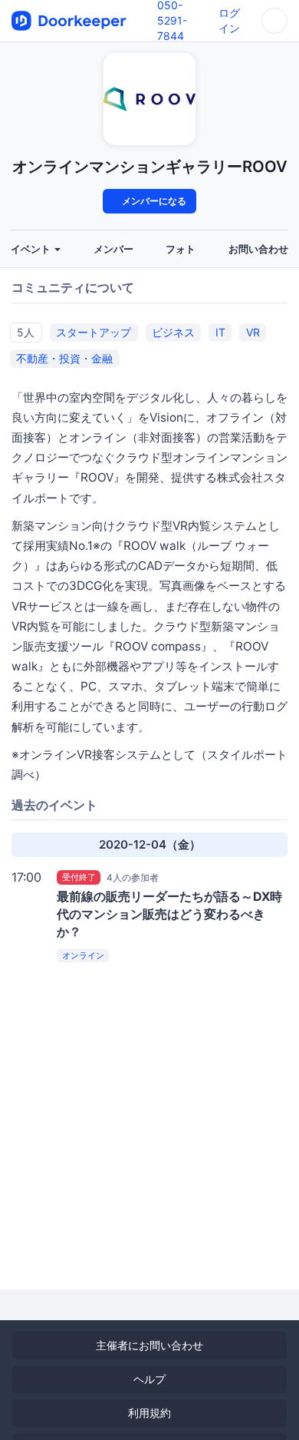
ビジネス (173, 332)
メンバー (113, 249)
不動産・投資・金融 (64, 358)
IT (220, 332)
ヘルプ (149, 1378)
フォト (181, 249)
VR (253, 332)
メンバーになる (153, 201)
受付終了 (79, 877)
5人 (25, 332)
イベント (32, 249)
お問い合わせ (258, 249)
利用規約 (149, 1412)
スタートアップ (93, 332)
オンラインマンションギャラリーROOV (150, 166)
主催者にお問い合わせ (149, 1345)
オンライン (83, 955)
